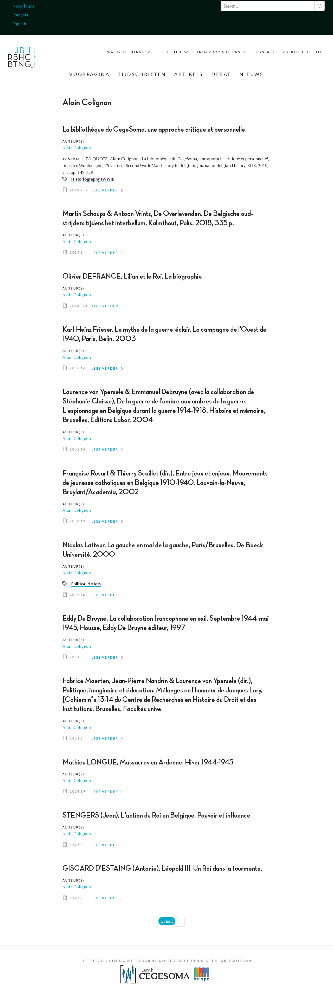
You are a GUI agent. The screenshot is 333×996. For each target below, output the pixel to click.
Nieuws (252, 74)
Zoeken (320, 6)
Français (20, 15)
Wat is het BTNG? (125, 52)
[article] (166, 161)
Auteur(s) (73, 141)
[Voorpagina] (22, 58)
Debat (221, 74)
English (19, 24)
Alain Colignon (76, 148)
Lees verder (105, 190)
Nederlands (23, 6)
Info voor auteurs (218, 52)
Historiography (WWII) (92, 179)
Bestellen (170, 52)
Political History (86, 584)
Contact (265, 52)
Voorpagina (89, 74)
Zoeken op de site (303, 52)
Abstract (73, 159)
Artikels (188, 74)
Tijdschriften (142, 74)
